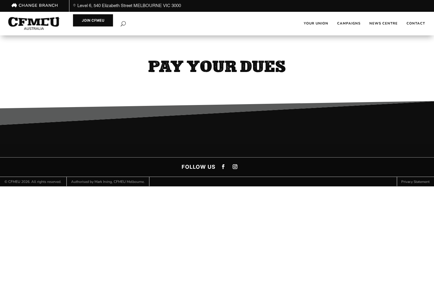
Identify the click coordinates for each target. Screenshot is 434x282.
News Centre (383, 23)
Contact (416, 23)
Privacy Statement (415, 181)
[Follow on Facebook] (223, 166)
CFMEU (14, 181)
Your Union (316, 23)
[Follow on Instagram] (235, 166)
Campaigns (348, 23)
